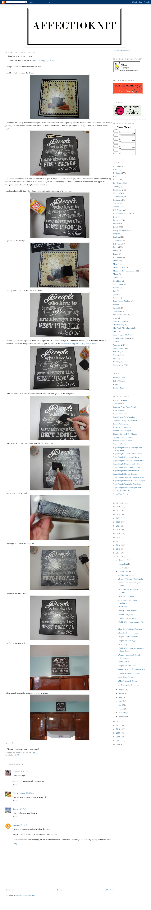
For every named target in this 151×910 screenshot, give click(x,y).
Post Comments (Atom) (25, 895)
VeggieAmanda (19, 793)
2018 (118, 537)
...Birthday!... (123, 606)
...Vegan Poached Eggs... (127, 640)
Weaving (116, 358)
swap (115, 318)
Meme (115, 260)
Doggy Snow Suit (120, 413)
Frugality (116, 233)
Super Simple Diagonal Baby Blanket (128, 463)
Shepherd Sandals (120, 444)
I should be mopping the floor (43, 60)
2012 (118, 721)
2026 (118, 506)
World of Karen (119, 377)
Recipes (116, 304)
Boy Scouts (117, 183)
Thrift (115, 331)
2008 (118, 736)
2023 (118, 518)
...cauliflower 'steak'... (126, 677)
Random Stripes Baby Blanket (125, 434)
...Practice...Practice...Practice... (130, 629)
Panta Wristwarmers (121, 423)
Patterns (116, 287)
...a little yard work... (126, 575)
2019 (118, 533)
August (122, 689)
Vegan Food (118, 348)
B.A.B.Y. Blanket (120, 400)
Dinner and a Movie (121, 213)
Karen (15, 809)
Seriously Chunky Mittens (123, 437)
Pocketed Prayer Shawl (122, 427)
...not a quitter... (124, 661)
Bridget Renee (119, 387)
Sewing (116, 311)
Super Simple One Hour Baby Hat (126, 467)
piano (115, 294)
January (122, 716)
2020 (118, 529)
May (121, 701)
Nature (115, 277)
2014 (118, 552)
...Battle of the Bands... (127, 596)
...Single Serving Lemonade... (129, 673)
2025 (118, 510)
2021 (118, 525)
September (123, 571)
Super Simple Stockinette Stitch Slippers (129, 480)
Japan (115, 250)
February (122, 712)
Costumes (117, 200)
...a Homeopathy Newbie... (128, 684)
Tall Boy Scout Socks (121, 490)
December (123, 560)
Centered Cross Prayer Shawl (124, 407)
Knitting (116, 257)
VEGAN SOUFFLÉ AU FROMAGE (131, 669)
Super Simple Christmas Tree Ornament (128, 460)
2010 (118, 729)
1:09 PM (22, 809)
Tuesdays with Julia (121, 338)
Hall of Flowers (119, 381)
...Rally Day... (123, 644)
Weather (116, 355)
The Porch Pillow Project (123, 328)
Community (118, 196)
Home (59, 889)
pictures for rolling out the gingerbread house (79, 343)
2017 (118, 541)
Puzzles (116, 297)
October (122, 567)
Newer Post (9, 889)
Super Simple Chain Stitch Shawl (126, 457)
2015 (118, 549)
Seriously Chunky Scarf (122, 440)
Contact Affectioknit (121, 50)
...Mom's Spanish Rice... (127, 681)
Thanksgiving (118, 324)
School (116, 307)
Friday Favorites (119, 230)
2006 (118, 744)
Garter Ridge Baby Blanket (124, 417)
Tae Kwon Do (118, 321)
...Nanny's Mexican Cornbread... (130, 578)
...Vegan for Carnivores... (127, 665)
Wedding (116, 361)
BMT (115, 176)
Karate (115, 254)
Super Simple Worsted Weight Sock (127, 487)
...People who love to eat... (128, 632)
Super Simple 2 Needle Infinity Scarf (127, 453)
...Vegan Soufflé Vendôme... (128, 636)
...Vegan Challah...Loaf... (127, 618)
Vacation (116, 344)
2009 (118, 733)
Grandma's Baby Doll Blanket (125, 420)
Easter (115, 223)
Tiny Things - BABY (121, 334)
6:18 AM (24, 825)
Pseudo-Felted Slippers (122, 430)
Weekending (118, 365)
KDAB (115, 384)
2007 (118, 740)
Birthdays (117, 173)
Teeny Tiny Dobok (120, 494)
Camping (116, 186)
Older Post (109, 889)
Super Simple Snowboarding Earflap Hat (129, 477)
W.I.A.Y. (116, 351)
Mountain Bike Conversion (124, 270)
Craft (16, 755)
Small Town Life (119, 314)
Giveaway (117, 240)
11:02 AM (30, 793)
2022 (118, 522)
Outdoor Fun (118, 284)
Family (116, 227)
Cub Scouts (117, 210)
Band (115, 169)
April (121, 705)
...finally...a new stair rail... (128, 610)
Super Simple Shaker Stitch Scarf (126, 470)
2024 (118, 514)
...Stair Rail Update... (126, 614)
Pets (114, 291)
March (121, 708)
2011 (118, 725)
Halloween (117, 243)
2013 (118, 556)
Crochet (116, 206)
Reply (15, 784)
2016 (118, 545)
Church (116, 193)
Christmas (117, 190)
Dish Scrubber (118, 410)
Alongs (116, 166)
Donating (117, 220)
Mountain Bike (119, 267)
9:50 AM (25, 771)
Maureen (16, 825)
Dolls (115, 217)
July (120, 693)
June (121, 697)
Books (115, 179)
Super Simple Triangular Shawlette (127, 484)
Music (115, 274)
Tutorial (116, 341)
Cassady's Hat (118, 403)
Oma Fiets (117, 280)
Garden (116, 237)
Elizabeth (16, 771)
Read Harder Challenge (122, 301)
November (123, 564)
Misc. (115, 264)
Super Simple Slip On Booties (125, 473)
